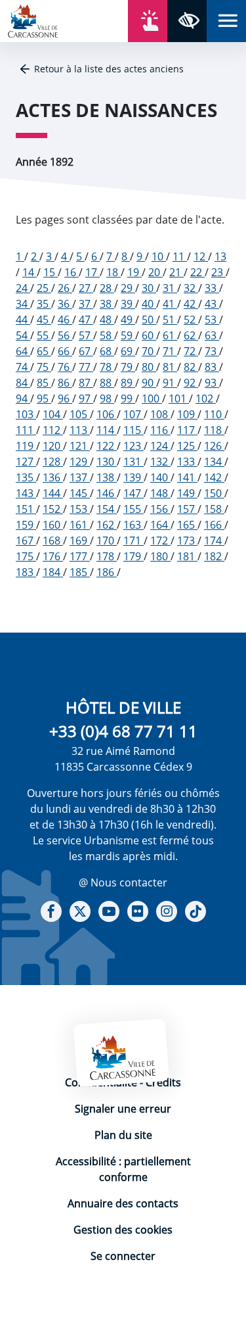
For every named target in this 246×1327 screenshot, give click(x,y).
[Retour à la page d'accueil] (33, 19)
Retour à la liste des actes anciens (109, 68)
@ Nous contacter (123, 882)
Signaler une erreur (123, 1108)
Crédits (163, 1082)
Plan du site (123, 1135)
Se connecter (123, 1256)
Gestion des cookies (123, 1229)
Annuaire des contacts (123, 1203)
